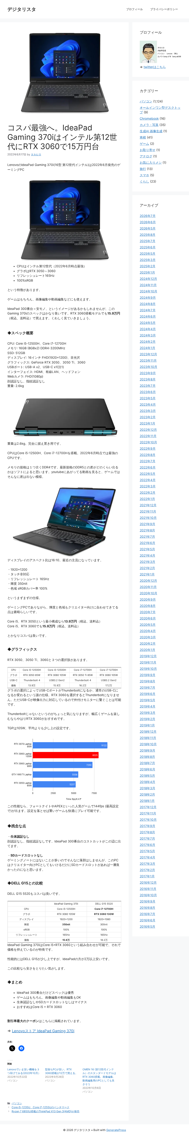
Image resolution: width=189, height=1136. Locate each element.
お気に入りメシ (151, 162)
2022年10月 (148, 442)
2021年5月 (147, 549)
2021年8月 (147, 530)
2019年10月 (148, 669)
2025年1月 (147, 272)
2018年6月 (147, 769)
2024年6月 (148, 316)
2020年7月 (148, 612)
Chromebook (149, 118)
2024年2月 (148, 342)
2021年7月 (147, 536)
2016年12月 (148, 882)
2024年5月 (148, 323)
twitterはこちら (155, 67)
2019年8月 (147, 681)
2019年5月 (147, 700)
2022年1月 (147, 499)
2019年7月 (147, 687)
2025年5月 (147, 253)
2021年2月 (147, 568)
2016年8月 (147, 908)
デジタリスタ (21, 9)
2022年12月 (148, 430)
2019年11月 (148, 662)
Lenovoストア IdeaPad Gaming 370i (43, 1031)
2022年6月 (148, 467)
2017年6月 (147, 845)
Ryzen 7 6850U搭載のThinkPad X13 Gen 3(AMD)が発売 (45, 1111)
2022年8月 (147, 455)
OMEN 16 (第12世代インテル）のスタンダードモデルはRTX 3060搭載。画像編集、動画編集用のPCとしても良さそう (99, 1077)
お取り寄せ (147, 150)
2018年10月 (148, 744)
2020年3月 (148, 637)
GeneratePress (116, 1130)
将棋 (143, 137)
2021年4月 (147, 555)
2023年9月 (148, 373)
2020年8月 (148, 606)
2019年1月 (147, 725)
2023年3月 (148, 411)
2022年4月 (148, 480)
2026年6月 (148, 222)
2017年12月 (148, 807)
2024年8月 (148, 304)
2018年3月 (147, 788)
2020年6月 (148, 618)
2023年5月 (148, 398)
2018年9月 (147, 750)
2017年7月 (147, 838)
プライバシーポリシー (164, 9)
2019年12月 (148, 656)
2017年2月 (147, 870)
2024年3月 (148, 335)
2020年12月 (148, 581)
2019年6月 (147, 694)
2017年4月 (147, 857)
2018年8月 (147, 757)
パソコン (17, 1103)
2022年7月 (147, 461)
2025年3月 (148, 260)
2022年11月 (148, 436)
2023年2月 (148, 417)
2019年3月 (147, 713)
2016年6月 (147, 920)
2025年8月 (147, 235)
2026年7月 (148, 216)
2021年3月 (147, 562)
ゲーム (144, 144)
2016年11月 (148, 889)
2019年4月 (147, 706)
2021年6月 (147, 543)
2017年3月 (147, 864)
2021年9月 (147, 524)
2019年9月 (147, 675)
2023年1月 (147, 423)
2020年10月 (148, 593)
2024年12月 (148, 279)
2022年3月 (148, 486)
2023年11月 (148, 360)
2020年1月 (147, 650)
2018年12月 (148, 731)
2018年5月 (147, 775)
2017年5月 (147, 851)
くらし (144, 181)
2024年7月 (148, 310)
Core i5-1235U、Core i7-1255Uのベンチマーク (40, 1107)
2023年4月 (148, 404)
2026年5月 (148, 228)
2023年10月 (148, 367)
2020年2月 (148, 643)
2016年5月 (147, 926)
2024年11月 (148, 285)
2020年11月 (148, 587)
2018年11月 (148, 738)
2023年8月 (148, 379)
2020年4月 (148, 631)
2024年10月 (148, 291)
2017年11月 (148, 813)
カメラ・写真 (149, 125)
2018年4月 (147, 782)
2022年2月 (147, 492)
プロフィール (134, 9)
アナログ (146, 156)
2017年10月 (148, 820)
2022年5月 (147, 474)
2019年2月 (147, 719)
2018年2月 (147, 794)
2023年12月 (148, 354)
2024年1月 (147, 348)
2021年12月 (148, 505)
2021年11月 (148, 511)
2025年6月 (148, 247)
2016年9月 (147, 901)
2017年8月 (147, 832)
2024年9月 (148, 297)
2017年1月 (147, 876)
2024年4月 (148, 329)
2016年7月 (147, 914)
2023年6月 (148, 392)
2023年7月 (148, 386)
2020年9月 (148, 599)
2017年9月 (147, 826)
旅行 (143, 169)
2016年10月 (148, 895)
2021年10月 (148, 518)
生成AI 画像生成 (151, 131)
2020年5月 (148, 625)
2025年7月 (147, 241)
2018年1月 (147, 801)
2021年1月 (147, 574)
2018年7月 (147, 763)
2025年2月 (147, 266)
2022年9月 (148, 448)
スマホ (144, 175)
